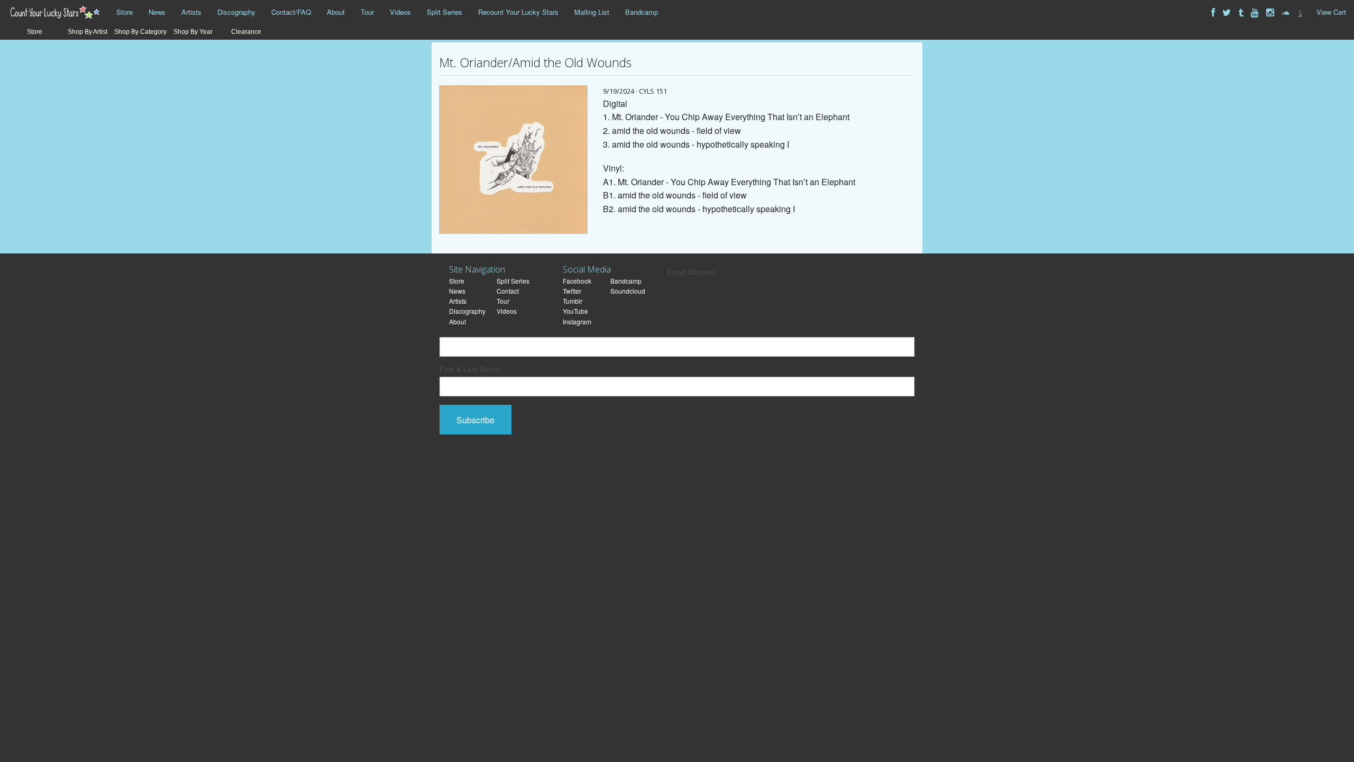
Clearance (246, 31)
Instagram (577, 321)
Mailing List (591, 12)
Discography (236, 12)
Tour (367, 12)
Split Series (444, 12)
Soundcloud (627, 290)
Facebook (577, 280)
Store (124, 12)
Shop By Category (140, 31)
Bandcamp (641, 12)
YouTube (575, 310)
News (157, 12)
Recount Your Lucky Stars (518, 12)
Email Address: (692, 272)
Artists (191, 12)
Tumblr (572, 300)
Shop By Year (193, 31)
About (336, 12)
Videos (400, 12)
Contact (508, 290)
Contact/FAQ (291, 12)
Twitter (572, 290)
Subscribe (475, 420)
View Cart (1331, 12)
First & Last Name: (471, 369)
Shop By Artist (87, 31)
